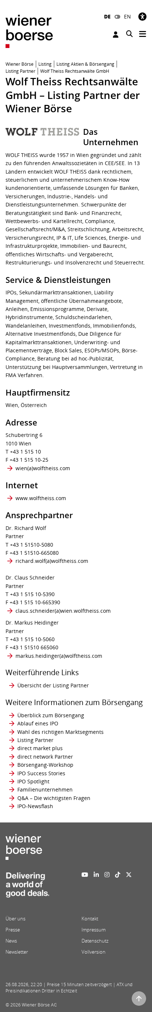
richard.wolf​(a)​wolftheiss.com (51, 560)
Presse (13, 929)
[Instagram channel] (107, 875)
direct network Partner (45, 756)
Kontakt (90, 918)
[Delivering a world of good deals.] (27, 887)
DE (107, 16)
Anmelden (116, 34)
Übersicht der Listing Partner (53, 685)
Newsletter (17, 951)
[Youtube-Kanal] (85, 875)
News (11, 940)
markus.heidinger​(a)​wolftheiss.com (58, 655)
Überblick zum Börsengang (50, 715)
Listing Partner (35, 739)
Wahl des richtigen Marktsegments (60, 731)
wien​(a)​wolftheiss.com (42, 468)
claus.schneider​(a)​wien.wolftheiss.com (63, 610)
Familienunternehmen (45, 789)
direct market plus (40, 748)
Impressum (94, 929)
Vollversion (94, 951)
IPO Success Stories (41, 773)
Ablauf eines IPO (37, 723)
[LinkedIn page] (96, 875)
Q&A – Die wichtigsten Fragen (53, 797)
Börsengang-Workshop (45, 764)
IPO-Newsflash (35, 806)
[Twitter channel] (129, 875)
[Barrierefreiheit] (142, 16)
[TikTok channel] (117, 875)
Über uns (15, 918)
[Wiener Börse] (29, 30)
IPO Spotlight (33, 781)
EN (127, 16)
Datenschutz (95, 940)
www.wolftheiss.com (40, 498)
